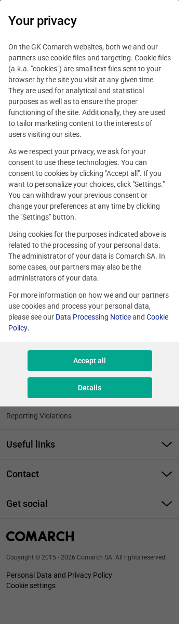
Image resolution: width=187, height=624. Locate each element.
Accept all (89, 360)
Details (89, 388)
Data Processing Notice (93, 317)
